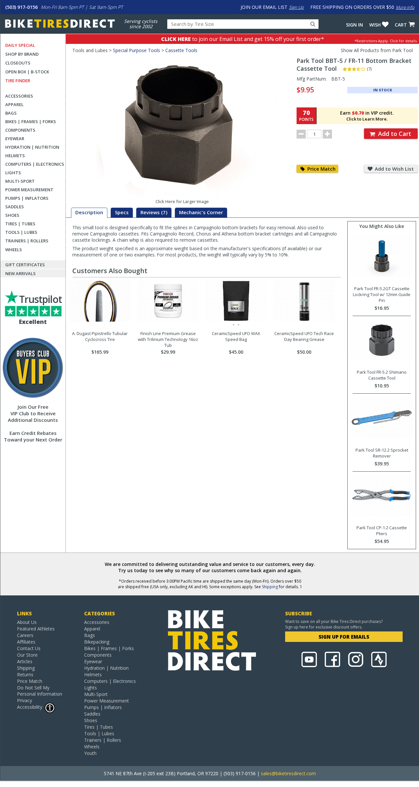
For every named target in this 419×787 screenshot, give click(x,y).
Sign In (354, 25)
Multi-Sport (20, 181)
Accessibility (29, 707)
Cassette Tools (181, 50)
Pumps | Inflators (26, 198)
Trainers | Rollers (26, 241)
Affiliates (26, 642)
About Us (27, 622)
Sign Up (296, 7)
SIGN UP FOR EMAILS (344, 636)
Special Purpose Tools (136, 50)
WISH (375, 25)
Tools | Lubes (21, 232)
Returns (25, 674)
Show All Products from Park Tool (377, 50)
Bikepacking (96, 642)
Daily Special (20, 45)
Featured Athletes (36, 629)
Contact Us (29, 648)
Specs (122, 212)
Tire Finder (17, 81)
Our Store (27, 655)
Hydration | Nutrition (32, 147)
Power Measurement (29, 190)
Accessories (19, 96)
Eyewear (14, 138)
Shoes (12, 215)
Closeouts (17, 63)
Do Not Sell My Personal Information (39, 690)
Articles (24, 661)
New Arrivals (20, 273)
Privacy (24, 700)
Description (89, 212)
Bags (11, 113)
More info (405, 7)
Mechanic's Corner (201, 212)
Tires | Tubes (20, 224)
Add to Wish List (393, 168)
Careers (25, 635)
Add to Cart (393, 134)
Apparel (14, 104)
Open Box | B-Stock (27, 72)
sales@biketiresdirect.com (288, 773)
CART (401, 25)
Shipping (270, 587)
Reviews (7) (153, 212)
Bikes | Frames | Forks (30, 121)
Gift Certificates (25, 265)
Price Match (321, 168)
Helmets (15, 156)
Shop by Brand (22, 54)
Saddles (14, 207)
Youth (90, 753)
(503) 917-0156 (21, 7)
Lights (13, 173)
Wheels (13, 250)
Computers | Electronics (34, 164)
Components (20, 130)
